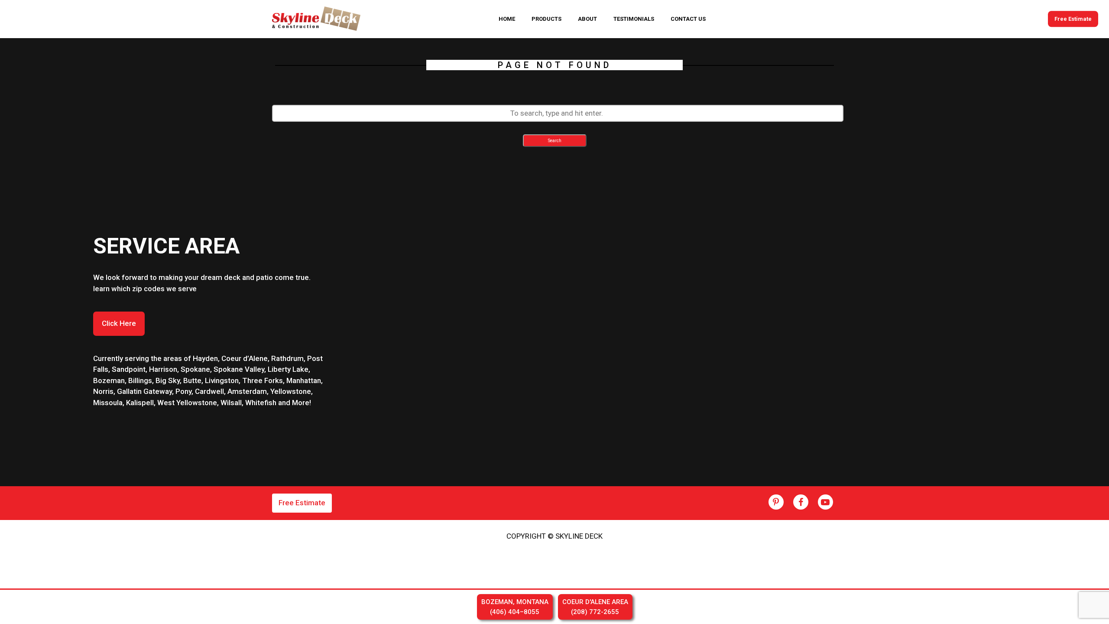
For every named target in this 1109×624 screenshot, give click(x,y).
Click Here (119, 323)
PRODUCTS (546, 19)
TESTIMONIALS (633, 19)
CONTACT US (688, 19)
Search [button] (554, 140)
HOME (507, 19)
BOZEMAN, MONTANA (514, 607)
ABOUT (587, 19)
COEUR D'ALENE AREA (595, 607)
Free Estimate (1073, 19)
